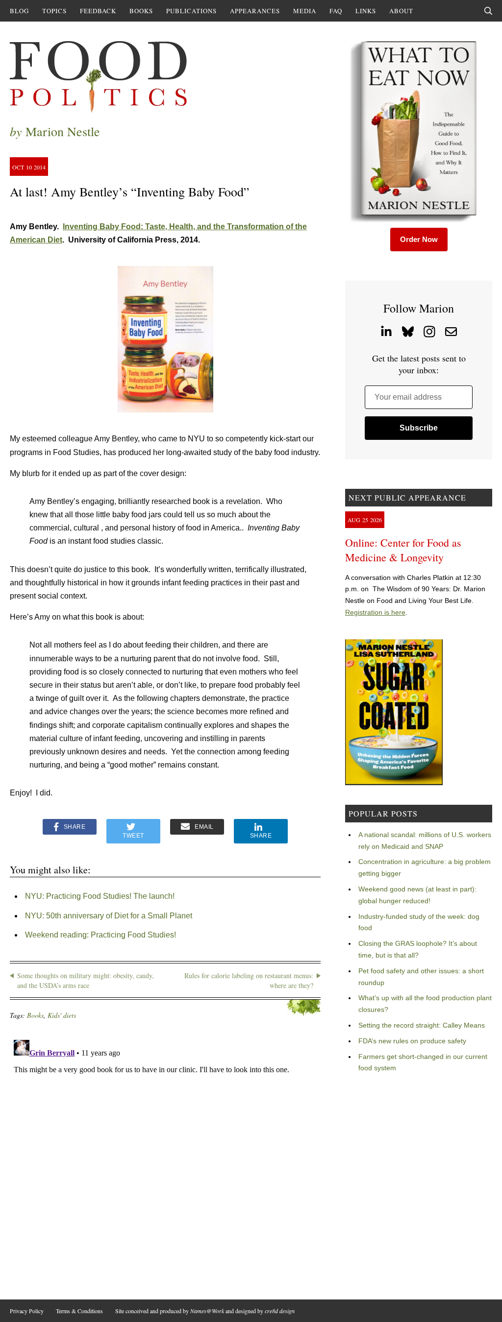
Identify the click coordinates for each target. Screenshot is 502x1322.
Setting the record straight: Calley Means (421, 1025)
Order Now (419, 239)
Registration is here (375, 612)
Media (304, 10)
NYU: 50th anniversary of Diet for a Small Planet (108, 916)
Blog (19, 10)
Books (141, 10)
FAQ (335, 10)
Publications (191, 10)
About (401, 10)
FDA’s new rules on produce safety (412, 1041)
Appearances (255, 10)
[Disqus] (165, 1158)
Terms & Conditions (79, 1311)
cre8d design (280, 1311)
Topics (54, 10)
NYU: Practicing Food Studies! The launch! (100, 896)
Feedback (98, 10)
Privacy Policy (27, 1311)
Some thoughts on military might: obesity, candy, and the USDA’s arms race (85, 980)
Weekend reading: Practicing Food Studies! (100, 935)
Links (365, 10)
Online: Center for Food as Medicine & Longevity (403, 549)
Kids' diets (62, 1015)
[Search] (488, 11)
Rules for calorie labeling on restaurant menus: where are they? (248, 980)
